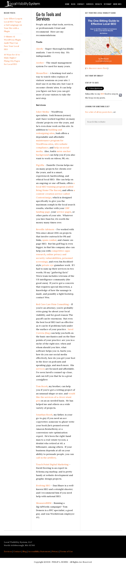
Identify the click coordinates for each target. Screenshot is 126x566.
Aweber (40, 62)
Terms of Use (66, 551)
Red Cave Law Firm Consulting (52, 304)
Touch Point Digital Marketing (52, 464)
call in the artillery (46, 457)
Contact (17, 551)
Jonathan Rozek (44, 414)
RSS (102, 94)
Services (8, 551)
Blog (25, 551)
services (40, 368)
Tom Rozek (42, 386)
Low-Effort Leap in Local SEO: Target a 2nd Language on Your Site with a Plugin (13, 24)
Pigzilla (40, 165)
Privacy (55, 551)
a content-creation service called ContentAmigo (55, 194)
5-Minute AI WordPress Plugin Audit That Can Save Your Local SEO (12, 43)
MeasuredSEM (43, 503)
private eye (48, 265)
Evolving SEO (43, 485)
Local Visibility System (22, 4)
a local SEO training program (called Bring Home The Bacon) (55, 187)
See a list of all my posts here (98, 112)
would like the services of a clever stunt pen (55, 397)
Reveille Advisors (45, 229)
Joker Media (42, 111)
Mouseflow (42, 73)
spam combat (49, 240)
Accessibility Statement (39, 551)
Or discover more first (96, 68)
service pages (64, 211)
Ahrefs (39, 48)
